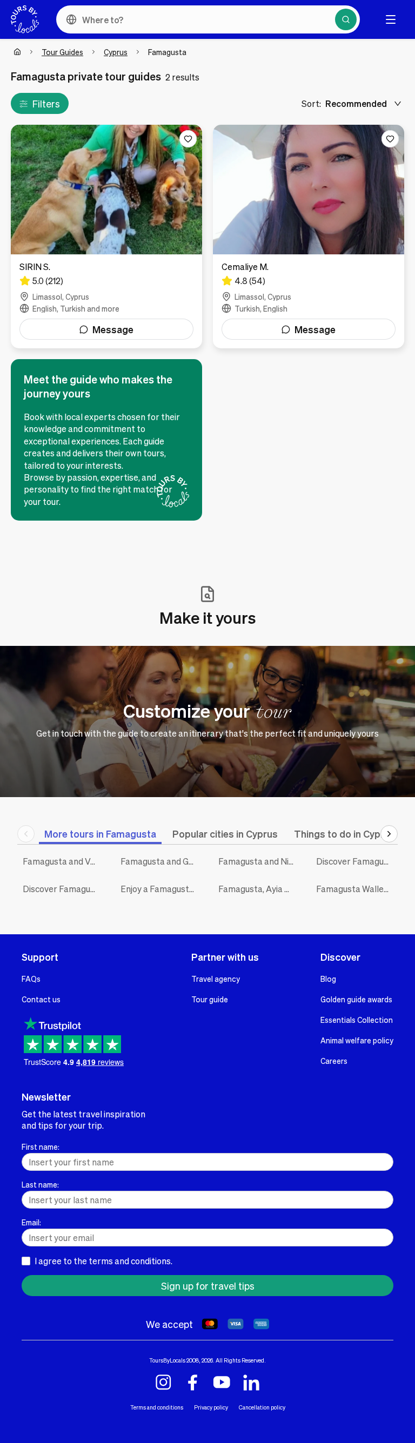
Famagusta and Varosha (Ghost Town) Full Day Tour (63, 861)
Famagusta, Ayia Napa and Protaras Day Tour (259, 888)
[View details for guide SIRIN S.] (106, 236)
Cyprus (116, 52)
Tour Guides (62, 52)
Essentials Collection (356, 1019)
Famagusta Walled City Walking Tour (357, 888)
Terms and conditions (156, 1407)
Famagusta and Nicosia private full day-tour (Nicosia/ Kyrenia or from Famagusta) (259, 861)
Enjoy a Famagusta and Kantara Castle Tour (161, 888)
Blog (328, 978)
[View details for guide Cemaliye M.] (308, 236)
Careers (333, 1061)
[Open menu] (390, 19)
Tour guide (209, 999)
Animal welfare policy (356, 1040)
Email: (31, 1222)
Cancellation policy (262, 1407)
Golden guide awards (356, 999)
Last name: (40, 1184)
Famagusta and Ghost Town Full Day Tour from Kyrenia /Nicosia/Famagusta (161, 861)
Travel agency (215, 978)
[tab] (100, 833)
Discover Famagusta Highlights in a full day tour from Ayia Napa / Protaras (63, 888)
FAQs (31, 978)
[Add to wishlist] (188, 138)
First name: (40, 1146)
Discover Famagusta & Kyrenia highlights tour (357, 861)
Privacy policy (211, 1407)
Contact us (41, 999)
